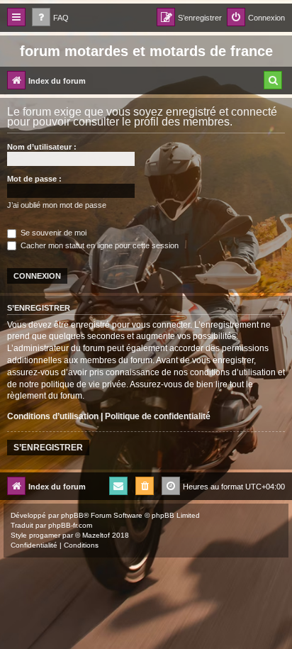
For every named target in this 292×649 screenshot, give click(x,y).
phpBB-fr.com (70, 525)
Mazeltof (96, 535)
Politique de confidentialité (157, 416)
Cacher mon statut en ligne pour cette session (98, 245)
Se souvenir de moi (52, 232)
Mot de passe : (34, 178)
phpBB (72, 515)
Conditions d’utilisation (53, 416)
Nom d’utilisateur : (42, 147)
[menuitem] (50, 18)
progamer (44, 535)
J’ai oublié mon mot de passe (56, 205)
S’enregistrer (48, 448)
